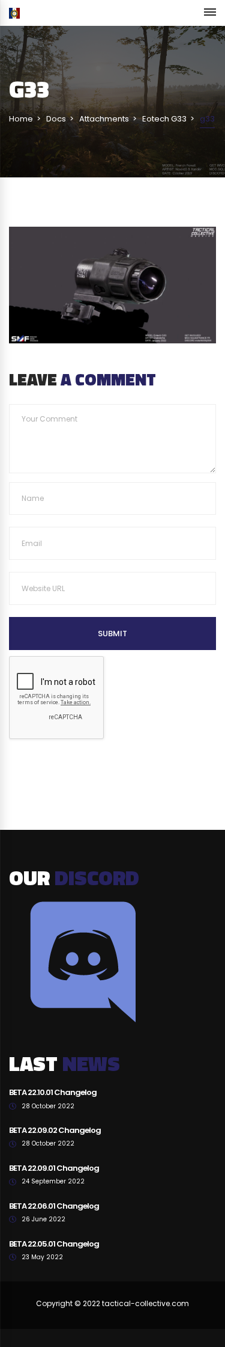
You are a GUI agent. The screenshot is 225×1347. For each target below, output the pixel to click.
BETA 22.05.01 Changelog (54, 1244)
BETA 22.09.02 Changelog (55, 1130)
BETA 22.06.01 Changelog (54, 1206)
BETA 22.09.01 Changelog (54, 1168)
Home (21, 118)
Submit (112, 633)
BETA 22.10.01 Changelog (53, 1092)
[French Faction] (14, 13)
